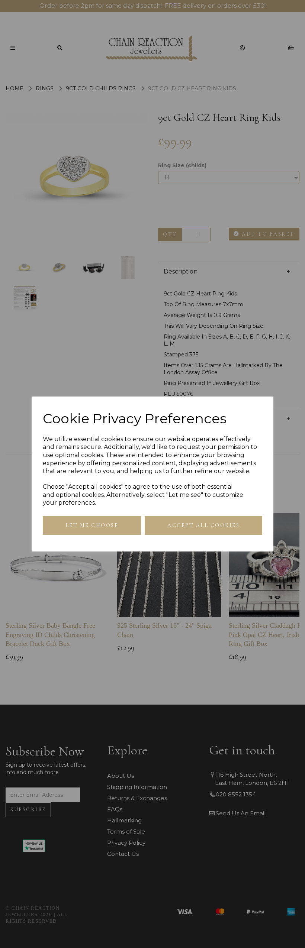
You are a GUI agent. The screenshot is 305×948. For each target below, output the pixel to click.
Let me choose (92, 525)
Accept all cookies (203, 525)
